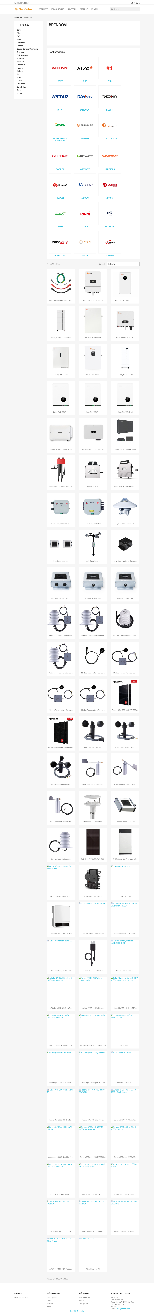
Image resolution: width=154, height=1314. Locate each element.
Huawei (20, 68)
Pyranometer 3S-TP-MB (125, 524)
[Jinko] (60, 213)
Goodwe (20, 58)
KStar (19, 39)
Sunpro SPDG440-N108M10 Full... (61, 1157)
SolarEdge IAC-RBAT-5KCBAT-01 (61, 300)
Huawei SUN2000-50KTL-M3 (93, 449)
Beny (19, 30)
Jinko (19, 77)
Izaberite (123, 264)
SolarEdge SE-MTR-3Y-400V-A (60, 1083)
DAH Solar (21, 42)
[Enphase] (85, 125)
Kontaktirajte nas (21, 3)
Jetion (19, 74)
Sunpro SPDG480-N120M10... (125, 1157)
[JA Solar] (85, 184)
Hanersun (21, 65)
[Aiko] (85, 68)
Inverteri (72, 9)
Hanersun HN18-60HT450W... (125, 934)
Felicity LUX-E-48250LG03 (125, 300)
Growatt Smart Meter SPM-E (93, 934)
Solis (19, 90)
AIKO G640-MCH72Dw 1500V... (60, 1269)
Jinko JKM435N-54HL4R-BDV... (125, 1008)
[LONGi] (85, 213)
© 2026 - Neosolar (77, 1311)
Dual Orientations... (60, 561)
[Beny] (60, 68)
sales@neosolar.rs (123, 1309)
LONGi (19, 80)
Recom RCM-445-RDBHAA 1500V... (61, 747)
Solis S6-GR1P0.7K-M (125, 1083)
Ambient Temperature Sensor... (61, 636)
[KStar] (60, 96)
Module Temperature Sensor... (93, 673)
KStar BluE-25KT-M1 (61, 412)
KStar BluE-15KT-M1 (93, 412)
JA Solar (20, 71)
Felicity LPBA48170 (61, 375)
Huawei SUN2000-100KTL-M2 (61, 449)
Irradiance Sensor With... (60, 598)
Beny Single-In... (93, 486)
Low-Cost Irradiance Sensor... (125, 561)
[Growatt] (85, 156)
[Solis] (85, 242)
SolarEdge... (125, 1045)
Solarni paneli (58, 9)
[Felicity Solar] (109, 125)
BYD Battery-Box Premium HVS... (125, 859)
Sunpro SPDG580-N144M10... (125, 1120)
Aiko (19, 33)
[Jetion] (109, 184)
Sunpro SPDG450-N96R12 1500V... (93, 1157)
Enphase (20, 52)
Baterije (84, 9)
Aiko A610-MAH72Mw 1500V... (61, 896)
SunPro (20, 93)
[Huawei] (60, 184)
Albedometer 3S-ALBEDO (125, 822)
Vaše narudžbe (84, 1297)
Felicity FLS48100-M (125, 375)
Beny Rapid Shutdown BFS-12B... (61, 486)
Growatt (20, 61)
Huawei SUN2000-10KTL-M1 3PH (61, 1120)
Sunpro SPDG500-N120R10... (61, 1194)
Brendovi (43, 9)
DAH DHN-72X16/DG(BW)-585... (93, 859)
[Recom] (109, 96)
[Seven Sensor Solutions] (60, 125)
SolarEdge (21, 87)
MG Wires (21, 84)
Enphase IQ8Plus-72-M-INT (93, 896)
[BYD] (109, 68)
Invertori (50, 1300)
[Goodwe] (60, 156)
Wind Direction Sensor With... (93, 784)
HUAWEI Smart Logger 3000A (125, 449)
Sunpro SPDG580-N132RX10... (93, 1194)
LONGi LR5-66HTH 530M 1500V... (61, 1045)
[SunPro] (109, 242)
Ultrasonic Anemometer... (93, 822)
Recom (20, 46)
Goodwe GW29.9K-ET (125, 896)
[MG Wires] (109, 213)
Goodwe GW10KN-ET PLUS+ (61, 934)
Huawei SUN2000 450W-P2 (93, 971)
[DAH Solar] (85, 96)
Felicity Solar (22, 55)
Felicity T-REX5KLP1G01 (125, 337)
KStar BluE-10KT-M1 (125, 412)
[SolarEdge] (60, 242)
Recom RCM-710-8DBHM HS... (93, 1120)
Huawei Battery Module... (125, 971)
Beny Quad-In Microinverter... (125, 486)
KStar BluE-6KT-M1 (93, 1269)
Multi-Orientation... (93, 561)
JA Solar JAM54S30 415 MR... (61, 1008)
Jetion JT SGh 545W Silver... (93, 1008)
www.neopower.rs (21, 1297)
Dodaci (94, 9)
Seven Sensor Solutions (27, 49)
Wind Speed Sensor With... (93, 747)
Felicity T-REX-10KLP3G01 (93, 300)
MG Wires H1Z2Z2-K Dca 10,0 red (93, 1045)
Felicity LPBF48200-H (93, 375)
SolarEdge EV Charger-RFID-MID (93, 1083)
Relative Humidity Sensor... (61, 859)
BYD (18, 36)
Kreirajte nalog (84, 1303)
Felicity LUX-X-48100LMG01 (61, 337)
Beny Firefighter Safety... (60, 524)
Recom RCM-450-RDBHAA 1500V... (125, 710)
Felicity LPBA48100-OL (93, 337)
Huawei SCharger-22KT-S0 (61, 971)
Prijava (81, 1300)
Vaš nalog (84, 1293)
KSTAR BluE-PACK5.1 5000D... (125, 1194)
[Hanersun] (109, 156)
